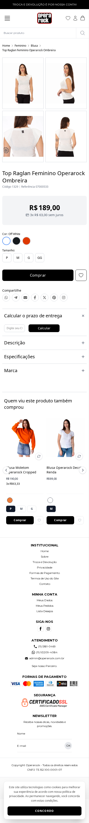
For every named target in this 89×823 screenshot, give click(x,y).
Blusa (34, 46)
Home (6, 46)
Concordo (44, 811)
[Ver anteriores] (7, 470)
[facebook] (40, 628)
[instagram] (48, 628)
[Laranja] (9, 500)
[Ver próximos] (82, 470)
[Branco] (50, 500)
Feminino (20, 46)
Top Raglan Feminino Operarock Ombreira (29, 50)
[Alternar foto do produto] (38, 456)
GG (39, 257)
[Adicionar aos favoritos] (39, 520)
